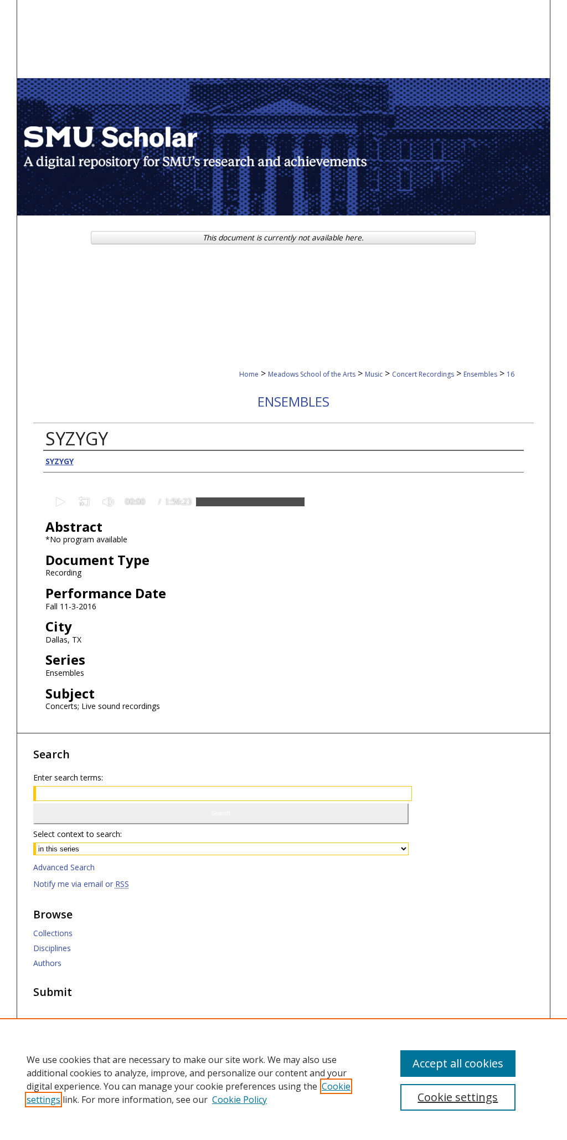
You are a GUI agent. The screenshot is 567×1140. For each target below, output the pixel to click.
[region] (283, 1079)
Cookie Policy (239, 1099)
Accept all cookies (458, 1063)
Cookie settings (457, 1097)
